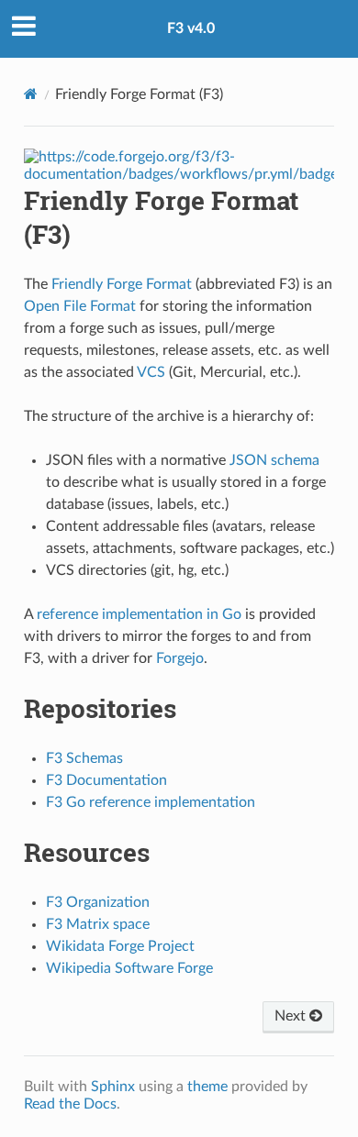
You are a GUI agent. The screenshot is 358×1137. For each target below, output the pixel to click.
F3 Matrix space (98, 924)
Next (291, 1016)
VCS (151, 372)
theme (207, 1086)
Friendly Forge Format (121, 284)
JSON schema (274, 460)
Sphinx (113, 1086)
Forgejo (180, 658)
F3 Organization (98, 902)
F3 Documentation (106, 780)
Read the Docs (70, 1104)
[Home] (31, 94)
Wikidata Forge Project (120, 946)
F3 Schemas (84, 758)
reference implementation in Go (139, 614)
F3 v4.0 (191, 28)
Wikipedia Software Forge (129, 968)
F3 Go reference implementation (150, 802)
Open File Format (80, 306)
